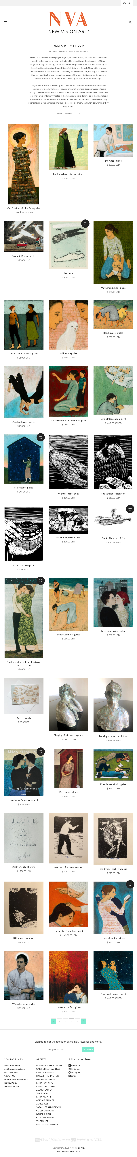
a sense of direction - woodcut (68, 867)
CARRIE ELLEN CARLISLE (48, 1069)
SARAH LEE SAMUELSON (48, 1107)
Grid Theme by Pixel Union (68, 1151)
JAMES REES (42, 1103)
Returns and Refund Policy (16, 1079)
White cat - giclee (68, 353)
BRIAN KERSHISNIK (46, 1079)
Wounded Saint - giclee (23, 1004)
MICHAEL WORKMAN (47, 1124)
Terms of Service (11, 1086)
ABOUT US (9, 1075)
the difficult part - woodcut (113, 868)
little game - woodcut (23, 938)
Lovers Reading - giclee (113, 938)
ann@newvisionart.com (14, 1069)
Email (73, 1075)
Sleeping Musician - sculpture (68, 735)
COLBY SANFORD (45, 1110)
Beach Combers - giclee (68, 634)
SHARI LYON (42, 1093)
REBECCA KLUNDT (45, 1086)
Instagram (75, 1072)
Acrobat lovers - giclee (23, 422)
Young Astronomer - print (113, 994)
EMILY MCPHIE (43, 1096)
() (126, 3)
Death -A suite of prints (23, 866)
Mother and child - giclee (113, 287)
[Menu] (5, 22)
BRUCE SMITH (43, 1114)
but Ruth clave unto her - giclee (68, 174)
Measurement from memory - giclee (68, 420)
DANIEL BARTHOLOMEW (49, 1065)
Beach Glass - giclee (113, 332)
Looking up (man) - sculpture (113, 736)
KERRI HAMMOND (45, 1072)
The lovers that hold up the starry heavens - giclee (23, 663)
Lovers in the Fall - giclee (68, 1007)
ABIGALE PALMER (45, 1100)
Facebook (75, 1065)
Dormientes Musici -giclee (113, 784)
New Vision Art (77, 1147)
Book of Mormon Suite (113, 538)
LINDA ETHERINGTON (47, 1075)
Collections (61, 51)
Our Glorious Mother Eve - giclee (23, 208)
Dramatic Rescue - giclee (24, 256)
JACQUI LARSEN (44, 1089)
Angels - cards (24, 718)
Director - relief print (23, 565)
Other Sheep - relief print (68, 537)
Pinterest (75, 1069)
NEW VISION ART (13, 1065)
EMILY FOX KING (44, 1082)
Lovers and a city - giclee (113, 631)
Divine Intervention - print (113, 418)
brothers (68, 273)
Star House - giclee (23, 487)
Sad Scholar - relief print (113, 493)
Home (52, 51)
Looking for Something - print (68, 931)
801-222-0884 (11, 1072)
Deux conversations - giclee (23, 353)
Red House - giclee (68, 792)
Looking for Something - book (24, 800)
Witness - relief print (68, 493)
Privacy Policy (10, 1082)
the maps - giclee (113, 160)
